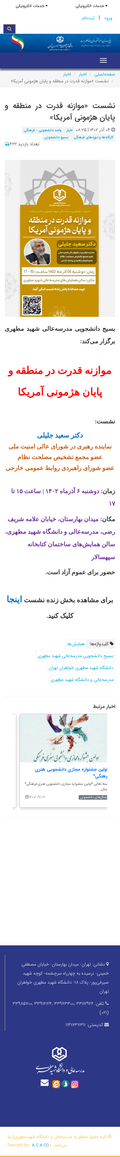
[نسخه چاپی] (7, 144)
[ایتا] (56, 1084)
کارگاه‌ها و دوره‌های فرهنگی (93, 137)
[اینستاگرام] (75, 1084)
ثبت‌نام (88, 18)
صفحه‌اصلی (104, 74)
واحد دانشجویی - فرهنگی (42, 130)
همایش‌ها (76, 643)
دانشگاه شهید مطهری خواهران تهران (81, 667)
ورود (108, 18)
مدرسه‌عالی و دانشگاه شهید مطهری (82, 679)
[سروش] (65, 1084)
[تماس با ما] (46, 1082)
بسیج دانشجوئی (56, 137)
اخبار (83, 74)
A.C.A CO (40, 1145)
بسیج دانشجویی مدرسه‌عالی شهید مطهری (75, 655)
